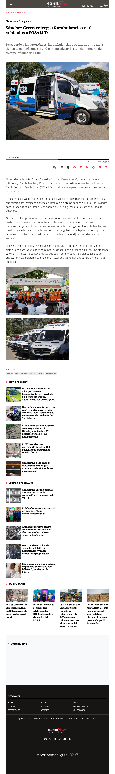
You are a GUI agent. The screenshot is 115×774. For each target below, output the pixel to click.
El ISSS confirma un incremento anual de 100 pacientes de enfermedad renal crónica (36, 448)
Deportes (45, 710)
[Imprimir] (68, 167)
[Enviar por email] (62, 167)
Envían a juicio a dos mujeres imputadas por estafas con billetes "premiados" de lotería (38, 568)
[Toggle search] (104, 4)
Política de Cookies (88, 718)
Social (26, 12)
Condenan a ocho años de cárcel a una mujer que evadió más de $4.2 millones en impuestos (37, 467)
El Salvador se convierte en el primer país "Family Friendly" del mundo (38, 511)
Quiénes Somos (24, 718)
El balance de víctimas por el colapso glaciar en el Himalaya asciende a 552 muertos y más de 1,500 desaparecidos (38, 431)
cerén (17, 373)
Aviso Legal (73, 718)
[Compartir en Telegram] (93, 167)
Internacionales (80, 706)
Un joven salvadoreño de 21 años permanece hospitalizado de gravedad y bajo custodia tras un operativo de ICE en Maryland (38, 394)
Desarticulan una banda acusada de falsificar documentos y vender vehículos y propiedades (35, 549)
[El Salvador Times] (57, 4)
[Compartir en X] (81, 167)
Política (44, 702)
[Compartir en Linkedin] (100, 167)
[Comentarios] (55, 167)
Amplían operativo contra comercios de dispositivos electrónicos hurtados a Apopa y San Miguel (36, 531)
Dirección (38, 718)
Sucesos (11, 702)
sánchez (9, 373)
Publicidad (49, 718)
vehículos (32, 373)
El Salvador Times (13, 12)
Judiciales (12, 706)
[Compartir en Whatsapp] (106, 167)
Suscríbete (61, 718)
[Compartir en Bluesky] (87, 167)
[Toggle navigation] (10, 4)
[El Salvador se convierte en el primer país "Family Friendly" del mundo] (13, 514)
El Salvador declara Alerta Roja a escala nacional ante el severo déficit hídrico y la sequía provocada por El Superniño (97, 614)
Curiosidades (79, 710)
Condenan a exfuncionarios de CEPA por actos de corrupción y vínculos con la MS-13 (38, 494)
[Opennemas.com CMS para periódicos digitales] (57, 758)
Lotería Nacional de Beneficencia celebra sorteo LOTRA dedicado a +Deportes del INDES (43, 612)
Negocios (45, 706)
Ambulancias (51, 373)
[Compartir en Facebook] (74, 167)
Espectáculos (14, 710)
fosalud (41, 373)
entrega (24, 373)
